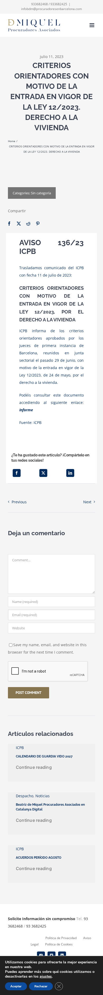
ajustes (46, 976)
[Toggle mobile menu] (92, 25)
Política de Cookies (59, 944)
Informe (26, 409)
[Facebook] (9, 224)
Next (87, 501)
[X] (19, 224)
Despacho (24, 795)
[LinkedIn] (70, 473)
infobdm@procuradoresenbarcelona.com (51, 9)
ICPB (37, 422)
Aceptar (16, 986)
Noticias (42, 795)
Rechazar (41, 986)
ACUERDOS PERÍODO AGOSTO (38, 857)
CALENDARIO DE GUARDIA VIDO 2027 (44, 756)
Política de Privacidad (61, 938)
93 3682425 (36, 926)
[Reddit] (28, 224)
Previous (19, 501)
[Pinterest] (38, 224)
